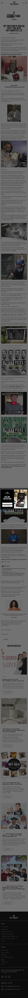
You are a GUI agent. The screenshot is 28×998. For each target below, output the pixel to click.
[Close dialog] (26, 490)
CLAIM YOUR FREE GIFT (7, 505)
